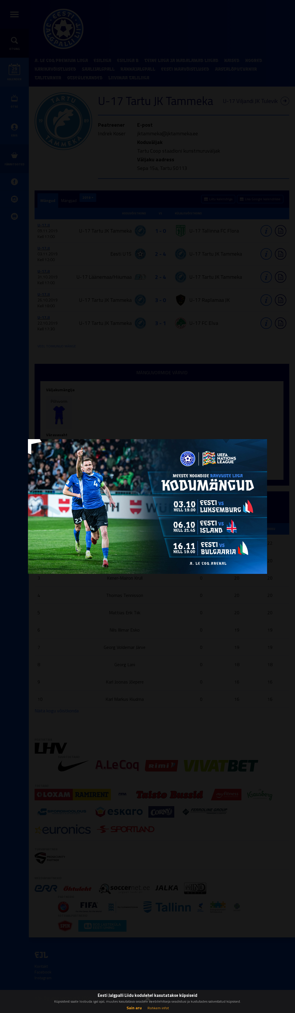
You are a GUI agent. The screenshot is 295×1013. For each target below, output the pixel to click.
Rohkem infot (158, 1008)
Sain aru (134, 1008)
